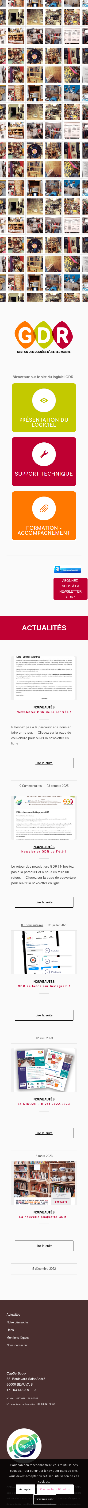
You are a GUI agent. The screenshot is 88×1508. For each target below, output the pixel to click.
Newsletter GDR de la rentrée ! (44, 712)
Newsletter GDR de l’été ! (44, 851)
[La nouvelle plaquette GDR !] (44, 1183)
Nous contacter (17, 1345)
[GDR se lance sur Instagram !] (44, 952)
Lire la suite (44, 763)
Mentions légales (18, 1337)
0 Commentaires (30, 786)
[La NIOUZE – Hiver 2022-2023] (44, 1070)
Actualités (13, 1314)
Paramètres (45, 1499)
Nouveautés (44, 707)
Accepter (25, 1489)
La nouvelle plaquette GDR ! (44, 1217)
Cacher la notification (55, 1489)
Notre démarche (17, 1322)
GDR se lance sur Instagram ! (44, 986)
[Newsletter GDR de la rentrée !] (44, 678)
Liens (10, 1330)
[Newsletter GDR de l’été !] (44, 818)
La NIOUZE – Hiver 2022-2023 (44, 1104)
